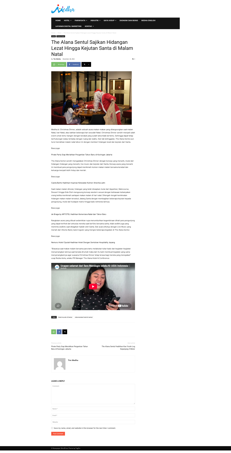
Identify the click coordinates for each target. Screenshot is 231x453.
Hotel (59, 33)
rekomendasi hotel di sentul (84, 317)
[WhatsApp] (53, 331)
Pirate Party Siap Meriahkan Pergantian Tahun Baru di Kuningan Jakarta (81, 154)
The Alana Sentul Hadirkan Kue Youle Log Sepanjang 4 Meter (118, 347)
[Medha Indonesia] (82, 8)
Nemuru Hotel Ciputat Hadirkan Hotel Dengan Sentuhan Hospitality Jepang (83, 242)
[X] (64, 331)
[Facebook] (59, 331)
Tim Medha (57, 59)
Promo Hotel (60, 36)
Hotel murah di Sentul (65, 317)
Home (53, 33)
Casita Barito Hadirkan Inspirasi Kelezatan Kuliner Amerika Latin (78, 183)
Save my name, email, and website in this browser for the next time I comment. (85, 428)
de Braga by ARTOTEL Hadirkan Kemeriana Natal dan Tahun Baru (78, 214)
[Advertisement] (145, 8)
